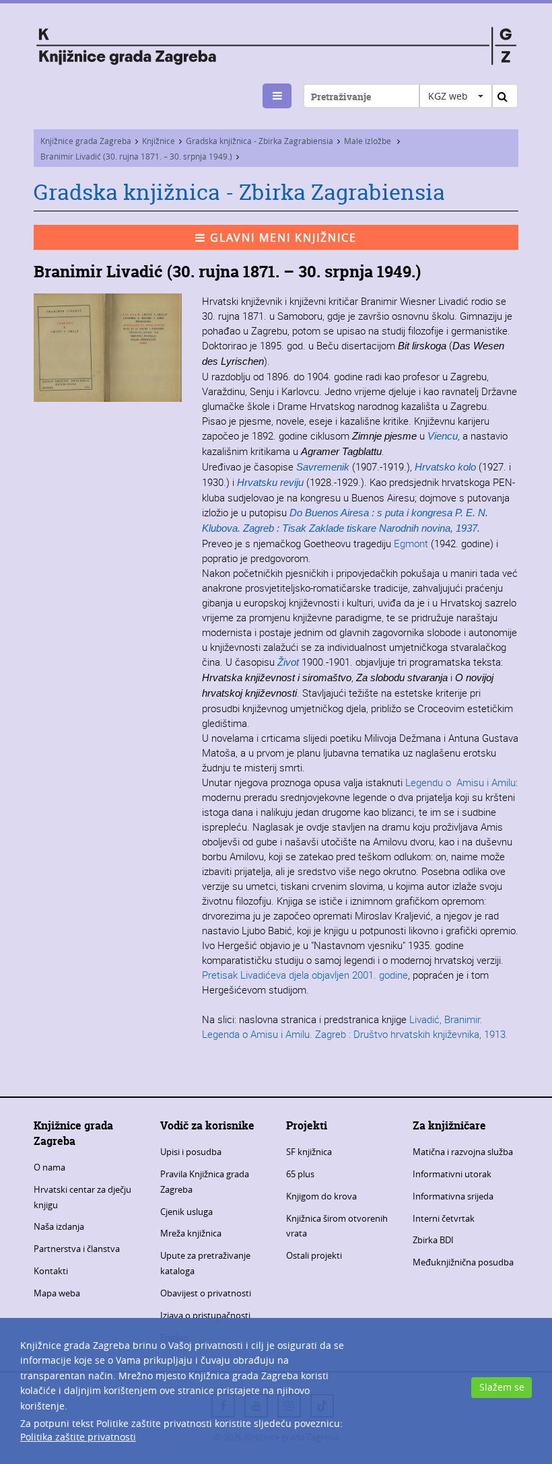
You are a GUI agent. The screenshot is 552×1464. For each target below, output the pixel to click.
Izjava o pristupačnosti (205, 1315)
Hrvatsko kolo (445, 467)
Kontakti (51, 1271)
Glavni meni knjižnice (281, 237)
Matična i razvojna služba (463, 1152)
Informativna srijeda (453, 1196)
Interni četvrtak (444, 1218)
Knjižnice (158, 140)
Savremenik (322, 467)
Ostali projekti (314, 1255)
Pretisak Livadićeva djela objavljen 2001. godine (305, 974)
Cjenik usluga (186, 1212)
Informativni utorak (452, 1174)
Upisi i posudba (190, 1152)
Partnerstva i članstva (77, 1249)
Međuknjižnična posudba (463, 1262)
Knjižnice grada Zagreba (85, 140)
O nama (49, 1167)
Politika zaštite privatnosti (78, 1436)
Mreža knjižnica (190, 1233)
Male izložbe (368, 140)
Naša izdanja (59, 1226)
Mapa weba (57, 1293)
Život (288, 662)
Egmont (411, 543)
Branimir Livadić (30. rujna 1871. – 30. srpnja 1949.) (136, 156)
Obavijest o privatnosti (205, 1293)
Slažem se (501, 1387)
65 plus (300, 1174)
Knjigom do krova (321, 1196)
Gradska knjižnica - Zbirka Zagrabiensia (259, 140)
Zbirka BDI (433, 1240)
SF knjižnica (309, 1152)
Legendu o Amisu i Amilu (460, 782)
